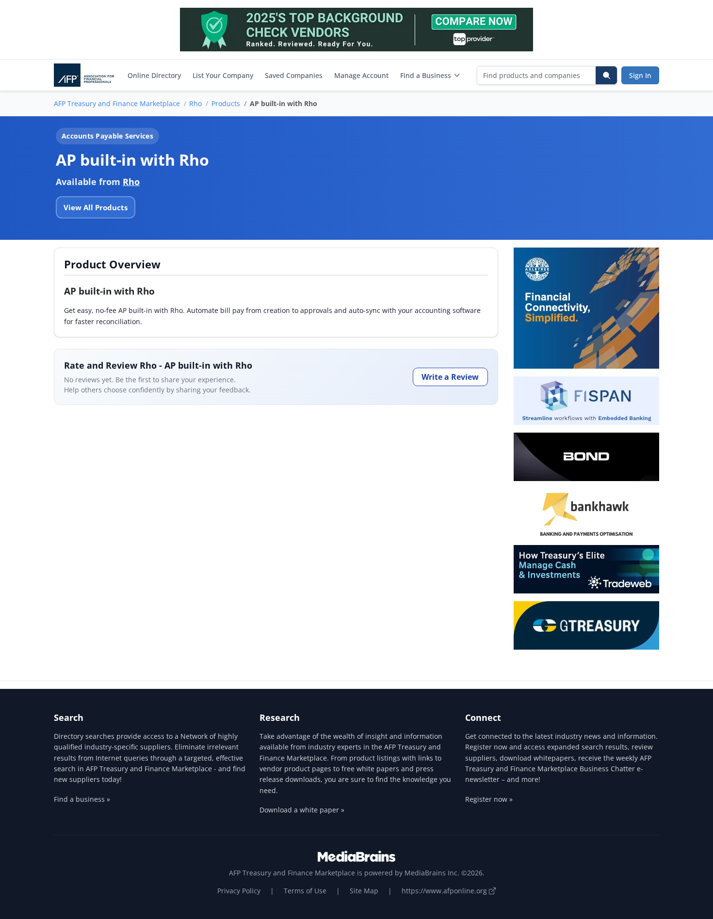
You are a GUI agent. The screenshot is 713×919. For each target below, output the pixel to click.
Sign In (640, 75)
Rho (195, 103)
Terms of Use (305, 890)
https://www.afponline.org (445, 890)
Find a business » (82, 799)
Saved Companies (294, 75)
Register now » (489, 799)
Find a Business (425, 75)
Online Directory (154, 75)
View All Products (96, 207)
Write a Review (450, 377)
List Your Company (223, 75)
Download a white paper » (301, 809)
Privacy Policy (238, 890)
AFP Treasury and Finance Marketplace (117, 103)
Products (225, 103)
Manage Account (361, 75)
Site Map (364, 890)
